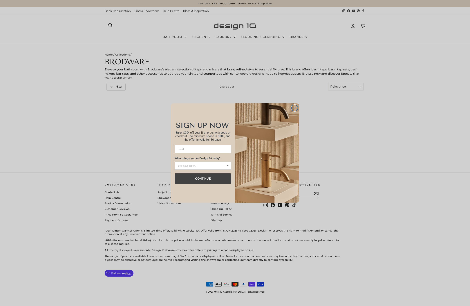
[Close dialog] (294, 108)
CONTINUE (203, 178)
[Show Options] (227, 166)
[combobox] (202, 166)
